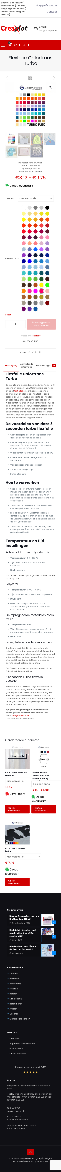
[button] (50, 87)
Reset (8, 314)
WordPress (42, 1161)
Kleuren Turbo (12, 258)
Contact (14, 973)
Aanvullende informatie (26, 365)
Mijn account (16, 998)
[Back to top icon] (30, 1152)
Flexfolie (37, 335)
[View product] (26, 748)
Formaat (11, 198)
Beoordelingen (45, 365)
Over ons (14, 1038)
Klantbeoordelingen (20, 1018)
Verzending (15, 983)
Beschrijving (11, 365)
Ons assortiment (18, 1053)
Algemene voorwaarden (22, 1043)
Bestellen (14, 978)
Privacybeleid (16, 1048)
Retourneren (16, 1003)
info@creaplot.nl (20, 715)
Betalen (13, 993)
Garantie (14, 1013)
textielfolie (19, 390)
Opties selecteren (14, 809)
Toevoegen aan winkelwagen (41, 324)
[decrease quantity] (8, 324)
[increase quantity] (22, 324)
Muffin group (35, 1158)
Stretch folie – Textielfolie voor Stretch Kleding (40, 775)
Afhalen (13, 1008)
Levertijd (14, 988)
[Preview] (26, 752)
